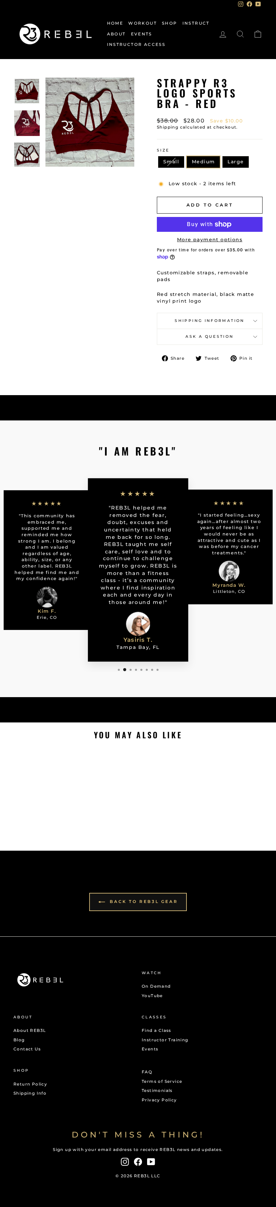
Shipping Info (29, 1093)
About (116, 33)
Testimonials (157, 1090)
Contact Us (27, 1048)
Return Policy (30, 1084)
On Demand (156, 986)
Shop (169, 23)
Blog (19, 1039)
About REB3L (29, 1030)
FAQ (147, 1071)
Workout (142, 23)
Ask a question (209, 336)
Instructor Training (165, 1039)
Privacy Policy (159, 1099)
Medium (203, 162)
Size (163, 150)
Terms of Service (162, 1081)
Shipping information (209, 320)
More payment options (209, 240)
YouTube (152, 995)
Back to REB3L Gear (143, 901)
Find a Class (156, 1030)
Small (171, 162)
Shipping (167, 127)
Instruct (196, 23)
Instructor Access (136, 44)
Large (236, 162)
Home (115, 23)
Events (141, 33)
